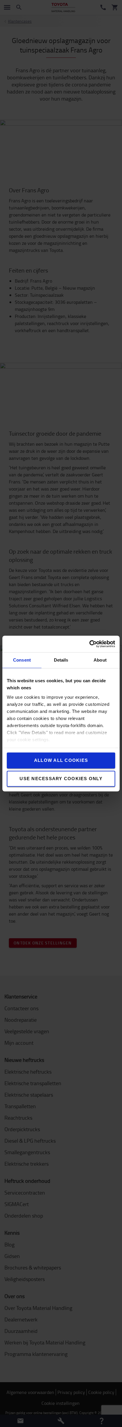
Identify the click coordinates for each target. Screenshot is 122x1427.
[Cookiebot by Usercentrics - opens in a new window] (89, 644)
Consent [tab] (22, 659)
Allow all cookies (61, 760)
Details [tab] (61, 659)
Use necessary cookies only (61, 778)
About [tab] (100, 659)
